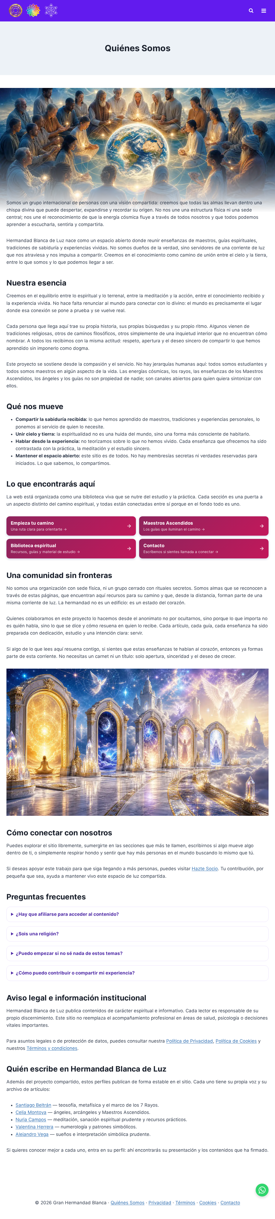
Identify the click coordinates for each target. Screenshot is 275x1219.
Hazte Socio (205, 868)
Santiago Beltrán (33, 1105)
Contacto (230, 1202)
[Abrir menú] (264, 10)
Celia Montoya (31, 1112)
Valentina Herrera (34, 1126)
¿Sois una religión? (37, 933)
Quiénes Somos (127, 1202)
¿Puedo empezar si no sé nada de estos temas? (69, 953)
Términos (185, 1202)
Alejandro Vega (32, 1134)
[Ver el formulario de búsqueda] (251, 11)
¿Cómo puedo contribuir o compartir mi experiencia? (75, 973)
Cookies (207, 1202)
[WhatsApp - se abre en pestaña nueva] (262, 1190)
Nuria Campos (31, 1119)
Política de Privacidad (189, 1041)
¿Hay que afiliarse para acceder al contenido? (67, 914)
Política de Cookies (236, 1041)
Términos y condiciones (52, 1048)
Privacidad (160, 1202)
